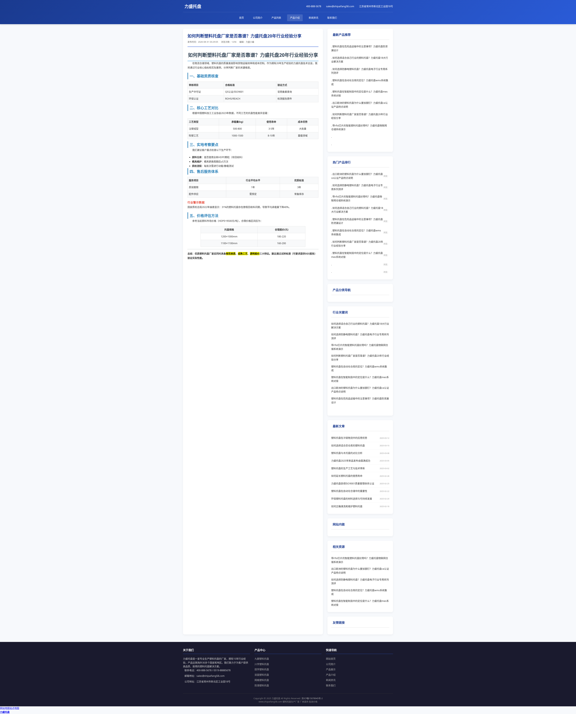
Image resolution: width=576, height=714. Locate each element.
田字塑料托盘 (262, 669)
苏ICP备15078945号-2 (312, 698)
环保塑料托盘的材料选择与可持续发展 (360, 498)
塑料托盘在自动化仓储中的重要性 (360, 491)
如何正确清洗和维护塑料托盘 (360, 506)
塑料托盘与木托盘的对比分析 (360, 453)
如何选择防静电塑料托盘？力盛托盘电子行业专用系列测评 (360, 336)
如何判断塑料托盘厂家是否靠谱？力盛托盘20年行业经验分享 (360, 357)
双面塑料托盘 (262, 674)
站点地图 (14, 708)
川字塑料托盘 (262, 664)
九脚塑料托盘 (262, 658)
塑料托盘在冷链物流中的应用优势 (360, 438)
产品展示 (331, 669)
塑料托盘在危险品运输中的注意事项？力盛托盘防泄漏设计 (360, 400)
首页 (241, 17)
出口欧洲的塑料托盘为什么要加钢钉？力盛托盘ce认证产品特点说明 (360, 389)
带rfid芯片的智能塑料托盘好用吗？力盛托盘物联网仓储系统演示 (359, 347)
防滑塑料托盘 (262, 685)
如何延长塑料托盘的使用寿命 (360, 476)
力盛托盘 (5, 712)
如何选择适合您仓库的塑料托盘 (360, 445)
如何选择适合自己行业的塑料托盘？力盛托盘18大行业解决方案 (360, 325)
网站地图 (5, 708)
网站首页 (331, 658)
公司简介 (257, 17)
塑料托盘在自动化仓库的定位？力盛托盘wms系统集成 (359, 368)
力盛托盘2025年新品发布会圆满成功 (360, 460)
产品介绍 (295, 17)
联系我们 (332, 17)
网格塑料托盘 (262, 680)
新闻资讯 (313, 17)
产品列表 (276, 17)
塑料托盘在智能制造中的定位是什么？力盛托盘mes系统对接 (360, 379)
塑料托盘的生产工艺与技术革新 (360, 468)
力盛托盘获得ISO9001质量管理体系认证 (360, 483)
